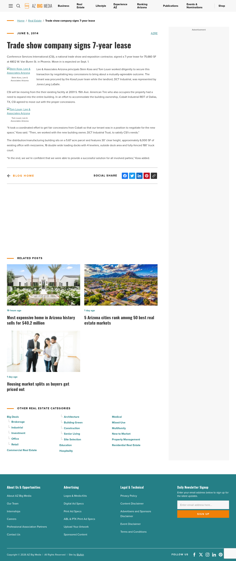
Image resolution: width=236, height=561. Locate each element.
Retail (14, 444)
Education (65, 445)
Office (15, 439)
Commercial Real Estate (22, 450)
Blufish (80, 555)
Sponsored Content (75, 534)
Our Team (12, 504)
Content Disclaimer (132, 504)
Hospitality (66, 451)
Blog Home (23, 176)
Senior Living (72, 434)
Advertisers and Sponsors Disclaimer (135, 513)
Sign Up (203, 514)
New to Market (121, 434)
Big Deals (13, 417)
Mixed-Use (118, 422)
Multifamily (119, 428)
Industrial (17, 427)
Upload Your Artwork (76, 527)
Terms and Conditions (133, 532)
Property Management (126, 439)
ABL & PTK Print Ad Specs (79, 519)
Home (21, 21)
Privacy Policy (128, 496)
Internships (13, 511)
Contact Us (13, 534)
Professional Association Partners (27, 527)
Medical (117, 417)
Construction (72, 428)
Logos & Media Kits (75, 496)
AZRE (154, 33)
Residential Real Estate (126, 445)
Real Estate (35, 21)
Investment (18, 433)
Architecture (71, 417)
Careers (11, 519)
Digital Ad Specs (74, 504)
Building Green (73, 422)
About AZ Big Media (19, 496)
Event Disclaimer (130, 524)
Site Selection (72, 439)
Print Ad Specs (72, 511)
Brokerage (18, 422)
